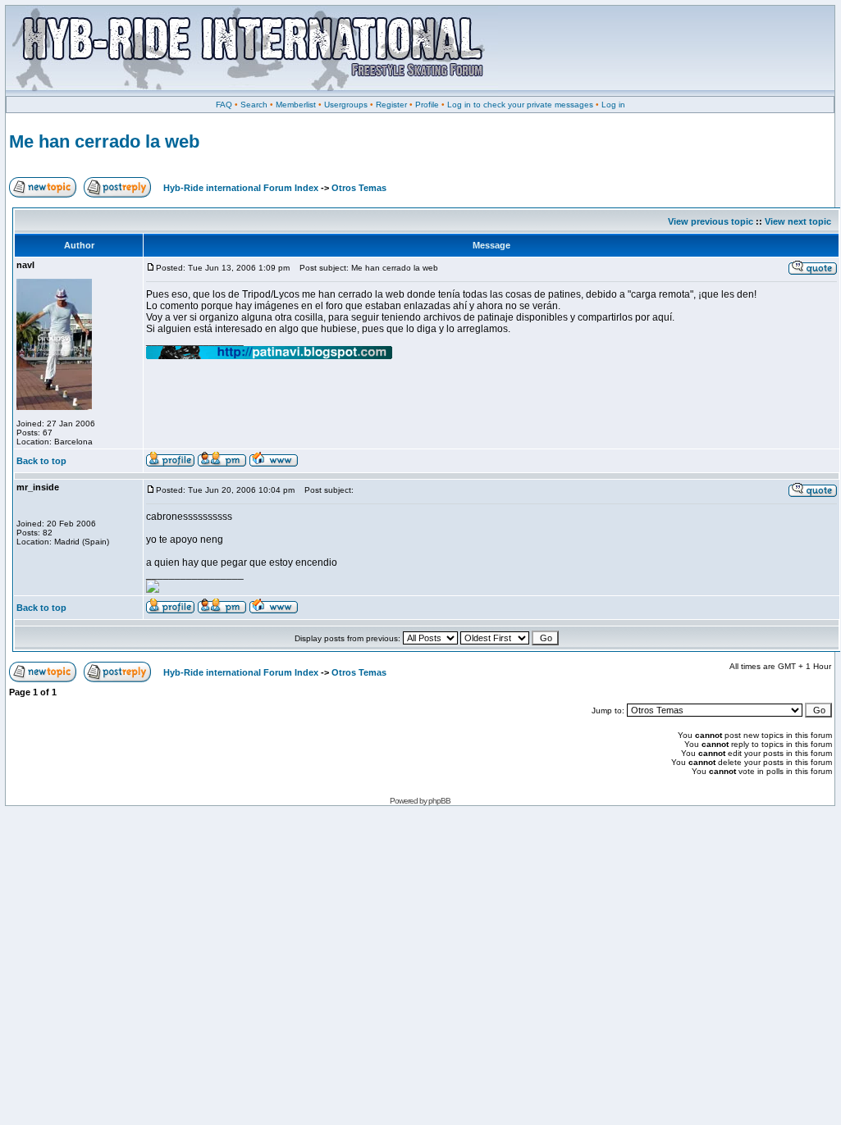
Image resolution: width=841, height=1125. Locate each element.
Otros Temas (358, 188)
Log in (613, 104)
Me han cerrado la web (104, 141)
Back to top (41, 461)
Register (391, 104)
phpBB (439, 800)
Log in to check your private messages (520, 104)
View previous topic (710, 221)
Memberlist (296, 104)
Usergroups (346, 104)
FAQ (224, 104)
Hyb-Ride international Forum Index (240, 188)
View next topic (798, 221)
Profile (427, 104)
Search (253, 104)
